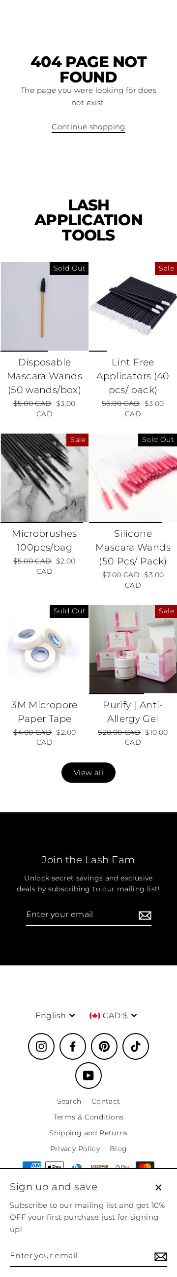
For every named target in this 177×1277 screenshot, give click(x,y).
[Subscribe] (143, 915)
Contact (105, 1101)
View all (88, 772)
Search (69, 1101)
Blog (118, 1149)
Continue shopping (88, 126)
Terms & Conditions (89, 1117)
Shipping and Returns (88, 1133)
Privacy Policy (75, 1149)
